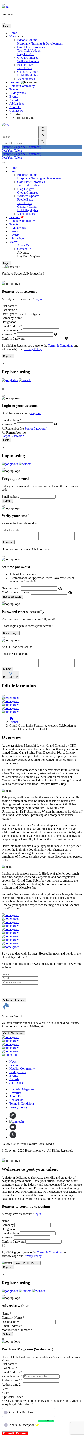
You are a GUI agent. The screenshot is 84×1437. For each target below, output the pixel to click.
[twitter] (12, 1137)
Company (8, 1225)
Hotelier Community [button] (22, 86)
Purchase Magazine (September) (21, 147)
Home (13, 33)
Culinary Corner (27, 71)
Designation (9, 322)
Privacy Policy (18, 1107)
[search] (42, 132)
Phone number (12, 330)
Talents (13, 89)
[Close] (3, 23)
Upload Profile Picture (26, 1263)
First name (9, 306)
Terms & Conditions (60, 345)
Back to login (10, 633)
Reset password (12, 596)
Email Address (12, 326)
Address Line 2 (12, 1384)
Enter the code (10, 530)
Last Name (9, 310)
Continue (8, 542)
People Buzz (25, 64)
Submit (7, 500)
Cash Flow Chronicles (31, 47)
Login (6, 26)
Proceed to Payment (14, 1433)
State (5, 1392)
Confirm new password (16, 592)
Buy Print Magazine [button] (21, 1089)
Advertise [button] (15, 1093)
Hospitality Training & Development (39, 43)
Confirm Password (14, 338)
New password (11, 588)
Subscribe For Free (14, 1000)
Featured (14, 82)
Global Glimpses (27, 57)
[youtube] (12, 1129)
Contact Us (16, 110)
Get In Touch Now (13, 1033)
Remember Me (14, 428)
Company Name (12, 318)
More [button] (12, 242)
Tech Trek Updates (29, 50)
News (13, 36)
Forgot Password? (36, 428)
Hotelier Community (22, 1068)
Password (9, 334)
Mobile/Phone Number (17, 1330)
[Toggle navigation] (3, 162)
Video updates (26, 78)
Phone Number (12, 1376)
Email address (11, 420)
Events (13, 722)
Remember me (16, 432)
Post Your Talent (12, 150)
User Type (9, 314)
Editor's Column (27, 40)
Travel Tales (24, 68)
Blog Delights (25, 54)
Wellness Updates (28, 61)
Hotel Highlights (27, 75)
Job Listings (16, 103)
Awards (14, 100)
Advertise (15, 114)
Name (5, 1220)
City (5, 1388)
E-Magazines (17, 93)
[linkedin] (16, 1121)
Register (8, 356)
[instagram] (12, 1118)
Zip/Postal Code (12, 1397)
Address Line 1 (12, 1380)
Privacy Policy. (33, 349)
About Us (15, 107)
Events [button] (13, 96)
